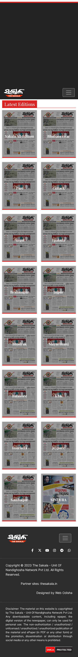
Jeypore (58, 448)
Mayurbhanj (59, 344)
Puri (19, 188)
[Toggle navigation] (69, 92)
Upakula (58, 240)
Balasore (19, 396)
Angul (19, 240)
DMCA (50, 649)
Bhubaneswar (58, 136)
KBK (58, 396)
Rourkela (19, 448)
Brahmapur (19, 292)
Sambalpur (19, 499)
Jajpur (58, 292)
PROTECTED (64, 649)
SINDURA (58, 499)
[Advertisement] (39, 44)
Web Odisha (63, 593)
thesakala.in (48, 583)
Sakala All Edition (19, 136)
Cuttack (58, 188)
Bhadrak (19, 344)
